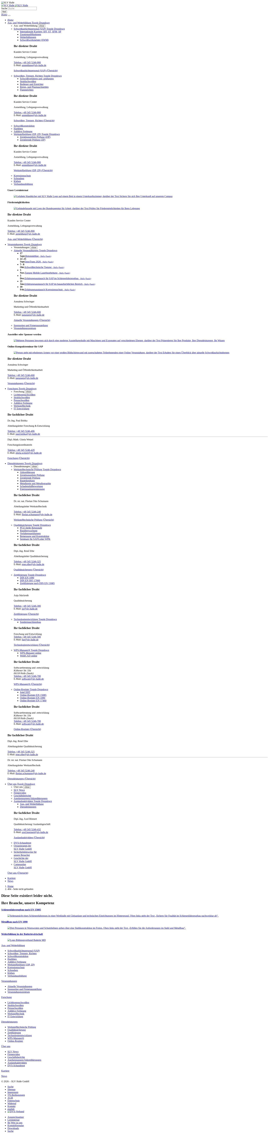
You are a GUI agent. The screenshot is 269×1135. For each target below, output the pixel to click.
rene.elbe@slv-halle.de (33, 564)
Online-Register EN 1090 (32, 697)
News (10, 881)
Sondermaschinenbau (30, 622)
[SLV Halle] (14, 5)
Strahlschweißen (28, 81)
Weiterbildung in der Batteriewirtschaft (22, 934)
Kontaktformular (15, 1125)
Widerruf (11, 1103)
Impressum (12, 1092)
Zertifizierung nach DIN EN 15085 (37, 583)
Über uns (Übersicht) (17, 873)
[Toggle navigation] (9, 15)
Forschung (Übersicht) (18, 458)
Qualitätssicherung (16, 1030)
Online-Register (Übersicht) (27, 729)
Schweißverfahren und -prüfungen (37, 78)
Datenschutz (13, 1100)
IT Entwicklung (21, 408)
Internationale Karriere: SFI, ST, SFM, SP (40, 31)
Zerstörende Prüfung (30, 478)
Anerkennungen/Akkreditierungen (30, 798)
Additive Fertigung (23, 131)
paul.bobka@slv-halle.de (28, 434)
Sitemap (11, 1089)
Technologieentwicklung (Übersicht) (32, 645)
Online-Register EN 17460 (33, 700)
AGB (10, 1098)
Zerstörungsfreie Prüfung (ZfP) (35, 137)
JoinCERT (25, 692)
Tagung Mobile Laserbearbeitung (47, 272)
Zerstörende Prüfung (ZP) (32, 139)
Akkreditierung (27, 472)
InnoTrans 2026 (39, 261)
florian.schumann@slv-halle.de (37, 514)
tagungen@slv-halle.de (33, 315)
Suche (4, 8)
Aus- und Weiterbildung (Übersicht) (25, 239)
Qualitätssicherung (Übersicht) (29, 569)
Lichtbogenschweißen (24, 394)
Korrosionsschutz (22, 175)
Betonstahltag (38, 256)
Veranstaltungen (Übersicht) (21, 383)
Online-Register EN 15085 (33, 695)
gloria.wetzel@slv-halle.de (29, 453)
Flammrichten (26, 89)
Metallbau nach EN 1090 (14, 921)
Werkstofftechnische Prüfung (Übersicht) (34, 519)
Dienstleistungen (28, 806)
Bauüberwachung (28, 530)
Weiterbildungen (28, 37)
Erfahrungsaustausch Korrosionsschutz (50, 289)
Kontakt (11, 1106)
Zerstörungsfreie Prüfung (32, 475)
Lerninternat (13, 1120)
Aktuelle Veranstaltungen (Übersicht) (32, 320)
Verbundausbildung (23, 184)
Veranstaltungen (9, 981)
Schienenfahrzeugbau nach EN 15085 (21, 909)
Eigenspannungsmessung (32, 489)
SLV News (19, 790)
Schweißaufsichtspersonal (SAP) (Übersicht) (36, 70)
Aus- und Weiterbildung (32, 804)
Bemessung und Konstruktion (34, 536)
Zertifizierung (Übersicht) (26, 614)
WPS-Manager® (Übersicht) (28, 684)
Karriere (11, 878)
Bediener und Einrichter (31, 84)
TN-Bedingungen (16, 1095)
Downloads (13, 1128)
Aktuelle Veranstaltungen (19, 986)
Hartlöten (18, 128)
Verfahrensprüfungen (30, 533)
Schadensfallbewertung (31, 486)
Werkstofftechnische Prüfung (21, 1027)
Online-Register (15, 1041)
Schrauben (19, 178)
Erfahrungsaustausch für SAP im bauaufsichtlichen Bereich (59, 284)
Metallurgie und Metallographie (35, 483)
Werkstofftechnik (22, 406)
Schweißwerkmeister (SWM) (34, 40)
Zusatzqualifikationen (30, 34)
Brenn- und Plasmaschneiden (34, 87)
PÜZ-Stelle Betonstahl (31, 528)
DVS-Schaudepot (22, 842)
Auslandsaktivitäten (17, 1062)
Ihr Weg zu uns (14, 1122)
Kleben (17, 181)
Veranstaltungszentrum (25, 328)
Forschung (6, 997)
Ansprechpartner (15, 1117)
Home (10, 886)
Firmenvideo (20, 792)
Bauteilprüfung (27, 480)
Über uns (5, 1046)
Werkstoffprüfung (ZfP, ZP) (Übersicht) (33, 170)
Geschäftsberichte (22, 795)
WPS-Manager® (15, 1038)
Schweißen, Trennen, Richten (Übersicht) (34, 120)
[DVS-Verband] (15, 1111)
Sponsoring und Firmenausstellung (31, 325)
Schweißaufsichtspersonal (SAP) (23, 950)
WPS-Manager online (30, 653)
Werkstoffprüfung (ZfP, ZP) (21, 964)
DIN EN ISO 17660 (30, 580)
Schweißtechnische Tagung (44, 267)
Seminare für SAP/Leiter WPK (35, 539)
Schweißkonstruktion (24, 125)
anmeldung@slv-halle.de (34, 65)
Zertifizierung (14, 1032)
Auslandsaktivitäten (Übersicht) (29, 837)
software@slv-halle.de (33, 679)
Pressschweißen (21, 400)
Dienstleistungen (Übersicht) (21, 778)
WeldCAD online (28, 655)
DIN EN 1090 (27, 577)
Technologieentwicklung (19, 1035)
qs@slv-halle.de (30, 608)
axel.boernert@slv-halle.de (35, 832)
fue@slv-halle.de (30, 639)
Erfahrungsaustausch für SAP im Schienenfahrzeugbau (58, 278)
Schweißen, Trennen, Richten (22, 953)
